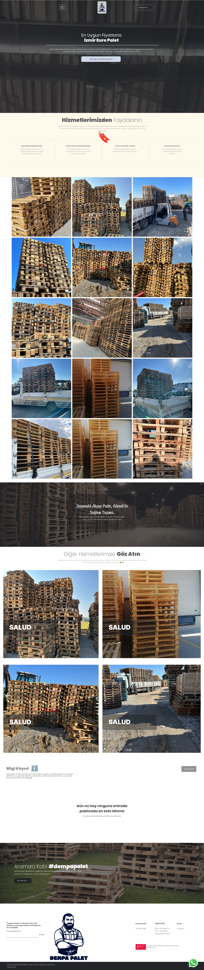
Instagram (180, 928)
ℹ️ (34, 768)
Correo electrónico (14, 931)
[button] (62, 7)
